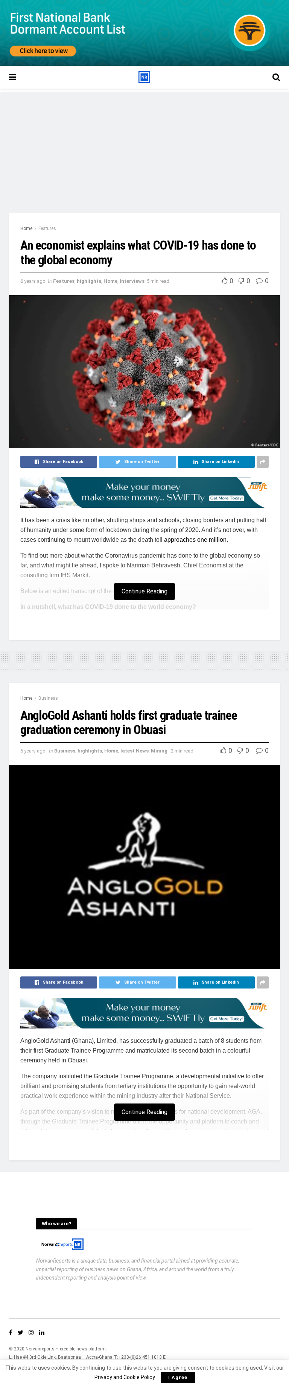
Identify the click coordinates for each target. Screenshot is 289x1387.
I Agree (177, 1377)
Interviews (132, 281)
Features (47, 228)
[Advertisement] (144, 145)
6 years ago (33, 281)
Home (26, 228)
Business (48, 698)
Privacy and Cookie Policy (124, 1377)
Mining (159, 751)
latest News (134, 751)
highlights (89, 281)
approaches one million (195, 539)
